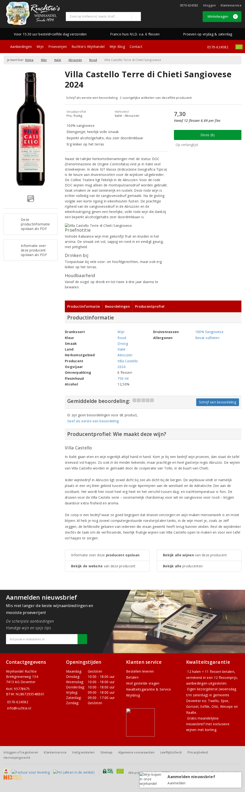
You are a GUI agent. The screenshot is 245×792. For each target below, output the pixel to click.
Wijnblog (133, 695)
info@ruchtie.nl (19, 708)
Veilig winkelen (83, 752)
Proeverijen (57, 46)
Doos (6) (207, 135)
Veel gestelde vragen (142, 683)
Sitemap (106, 752)
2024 (121, 366)
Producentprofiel (149, 306)
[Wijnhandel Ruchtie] (33, 13)
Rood (93, 60)
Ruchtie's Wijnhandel (88, 46)
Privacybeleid (198, 752)
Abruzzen (75, 60)
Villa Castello (127, 361)
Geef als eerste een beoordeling (93, 421)
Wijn (40, 46)
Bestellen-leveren (140, 671)
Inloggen (209, 5)
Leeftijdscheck (171, 752)
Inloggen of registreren (21, 752)
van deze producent (103, 566)
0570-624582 (189, 5)
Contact (136, 46)
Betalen (132, 677)
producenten (183, 566)
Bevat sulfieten (207, 337)
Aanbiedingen (21, 46)
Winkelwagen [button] (221, 16)
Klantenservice (231, 5)
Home (29, 60)
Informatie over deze (105, 555)
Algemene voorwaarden (136, 752)
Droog (122, 343)
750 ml (122, 378)
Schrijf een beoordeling (217, 402)
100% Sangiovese (209, 331)
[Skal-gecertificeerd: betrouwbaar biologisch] (239, 47)
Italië (57, 60)
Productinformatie (83, 306)
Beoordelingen (117, 306)
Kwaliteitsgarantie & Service (148, 689)
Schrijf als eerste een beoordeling (91, 97)
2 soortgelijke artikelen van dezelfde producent (156, 97)
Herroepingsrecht (17, 757)
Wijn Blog (117, 46)
